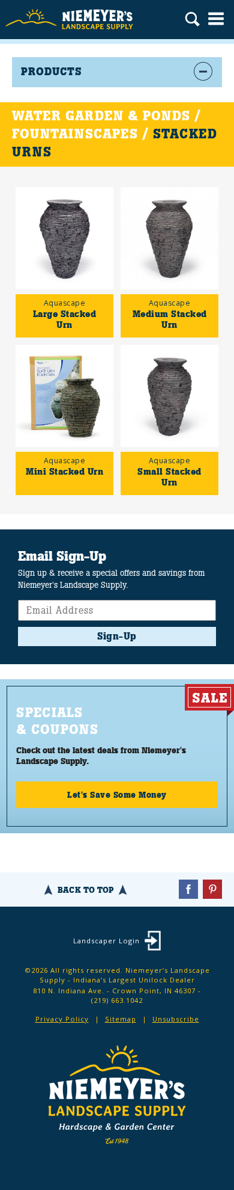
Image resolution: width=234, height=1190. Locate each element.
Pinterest (212, 889)
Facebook (188, 889)
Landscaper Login (106, 940)
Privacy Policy (62, 1018)
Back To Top (85, 889)
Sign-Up (117, 636)
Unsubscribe (175, 1018)
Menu (216, 18)
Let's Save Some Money (117, 794)
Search (192, 20)
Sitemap (120, 1018)
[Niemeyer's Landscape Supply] (70, 19)
